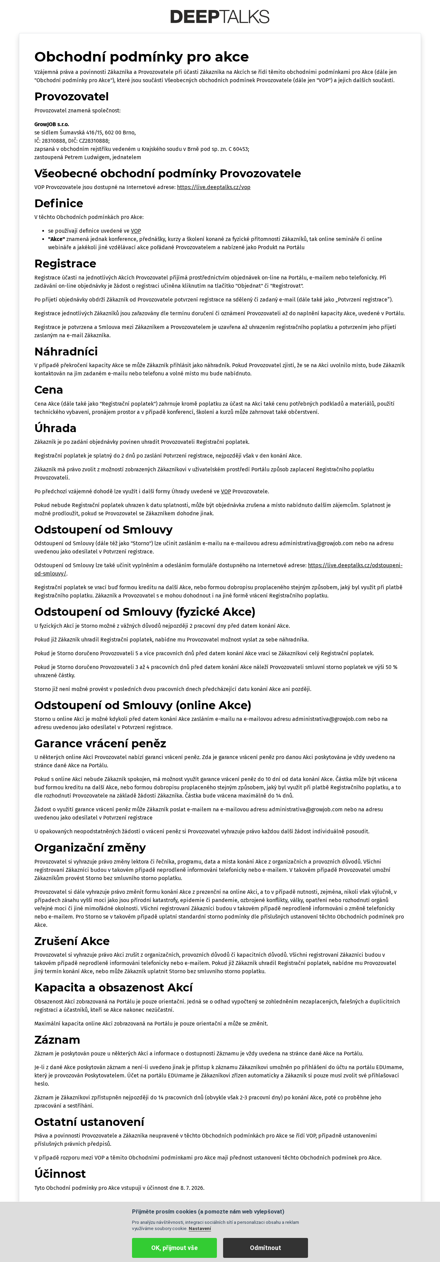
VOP (136, 231)
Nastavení (200, 1228)
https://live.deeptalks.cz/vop (214, 187)
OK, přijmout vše (174, 1247)
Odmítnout (265, 1247)
